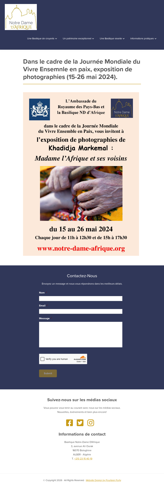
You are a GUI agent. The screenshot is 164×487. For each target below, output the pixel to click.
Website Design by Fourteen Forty (103, 480)
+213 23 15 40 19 (83, 458)
